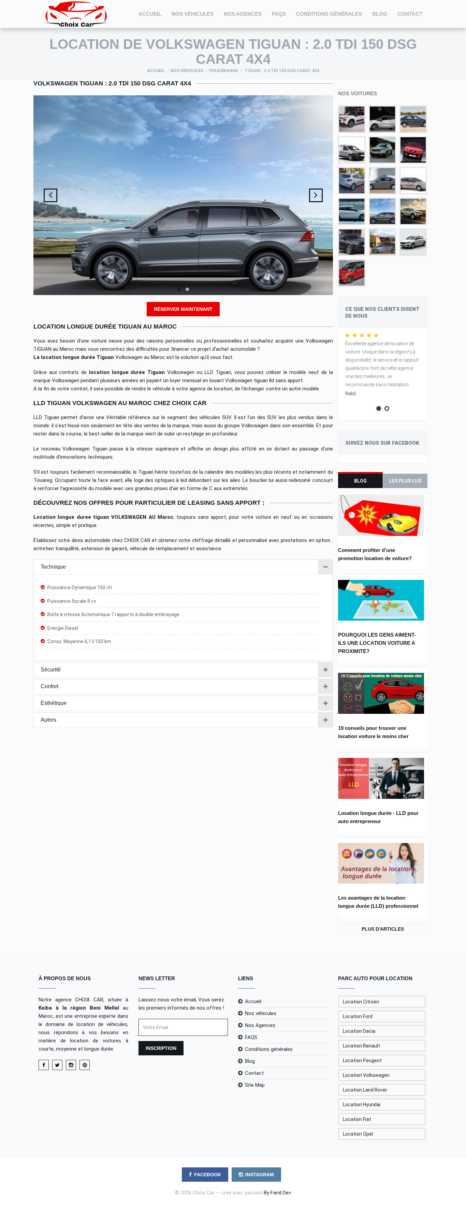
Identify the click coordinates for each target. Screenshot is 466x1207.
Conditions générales (329, 14)
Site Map (255, 1085)
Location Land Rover (365, 1090)
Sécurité (51, 669)
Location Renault (361, 1046)
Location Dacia (359, 1031)
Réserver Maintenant (183, 309)
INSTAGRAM (259, 1174)
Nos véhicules (193, 14)
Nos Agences (243, 14)
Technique (53, 567)
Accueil (150, 14)
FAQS (279, 14)
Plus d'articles (383, 929)
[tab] (183, 567)
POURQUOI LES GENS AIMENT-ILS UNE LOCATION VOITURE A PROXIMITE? (377, 643)
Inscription (161, 1048)
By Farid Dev (277, 1193)
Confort (49, 686)
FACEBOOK (207, 1174)
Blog (379, 14)
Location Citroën (361, 1001)
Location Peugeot (362, 1060)
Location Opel (358, 1134)
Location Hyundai (361, 1104)
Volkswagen (223, 70)
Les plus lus (405, 481)
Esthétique (54, 703)
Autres (48, 720)
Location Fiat (357, 1119)
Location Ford (358, 1016)
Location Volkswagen (366, 1075)
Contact (409, 14)
